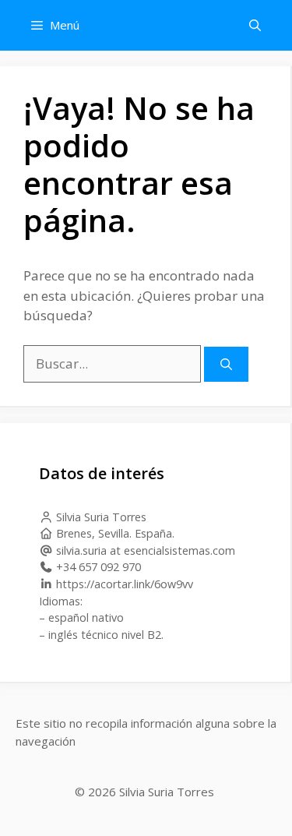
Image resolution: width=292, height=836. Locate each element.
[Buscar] (226, 364)
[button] (255, 25)
